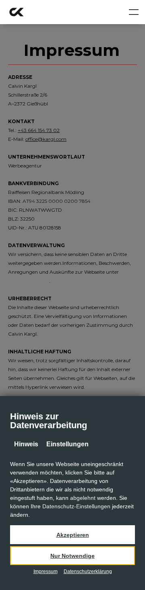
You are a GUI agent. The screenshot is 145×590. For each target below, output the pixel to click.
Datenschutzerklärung (88, 571)
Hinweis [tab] (26, 444)
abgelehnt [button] (82, 498)
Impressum (45, 571)
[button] (72, 534)
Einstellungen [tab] (67, 444)
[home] (16, 12)
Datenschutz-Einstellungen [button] (76, 506)
